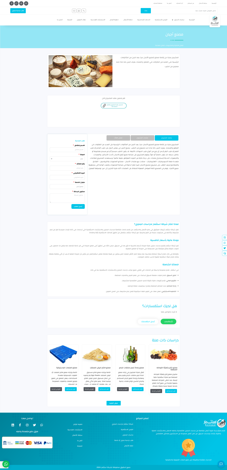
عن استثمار (191, 3)
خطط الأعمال (128, 20)
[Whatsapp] (41, 424)
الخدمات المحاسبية (143, 20)
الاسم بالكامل (79, 145)
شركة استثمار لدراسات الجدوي (122, 424)
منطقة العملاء (157, 3)
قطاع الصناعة (160, 45)
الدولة (82, 154)
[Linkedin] (12, 424)
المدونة (69, 20)
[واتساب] (79, 11)
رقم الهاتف (80, 163)
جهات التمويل (81, 20)
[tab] (166, 138)
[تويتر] (16, 3)
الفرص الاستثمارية (161, 20)
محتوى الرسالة (79, 191)
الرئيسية (214, 3)
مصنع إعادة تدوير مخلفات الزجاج (131, 367)
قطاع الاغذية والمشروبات (174, 45)
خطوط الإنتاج (114, 20)
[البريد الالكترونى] (26, 3)
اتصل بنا (169, 3)
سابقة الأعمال (203, 3)
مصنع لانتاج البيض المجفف (100, 367)
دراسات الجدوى (179, 20)
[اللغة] (84, 11)
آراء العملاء (179, 3)
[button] (114, 403)
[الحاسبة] (74, 11)
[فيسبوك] (11, 3)
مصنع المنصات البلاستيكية (66, 367)
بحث (145, 10)
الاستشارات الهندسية (98, 20)
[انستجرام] (21, 3)
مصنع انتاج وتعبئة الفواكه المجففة (167, 368)
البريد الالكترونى (79, 173)
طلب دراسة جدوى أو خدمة (123, 440)
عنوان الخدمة (80, 182)
